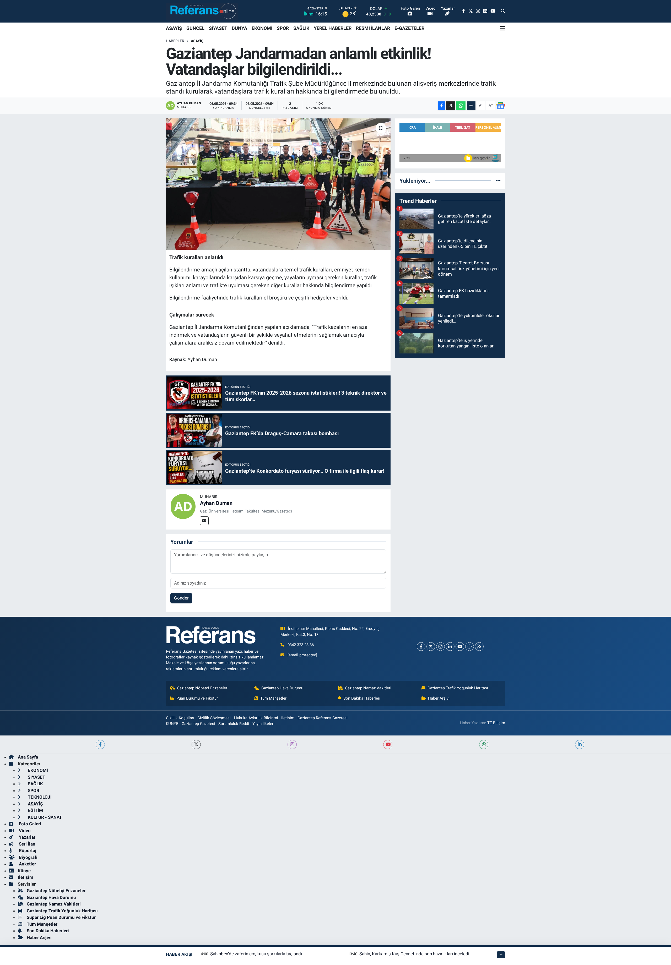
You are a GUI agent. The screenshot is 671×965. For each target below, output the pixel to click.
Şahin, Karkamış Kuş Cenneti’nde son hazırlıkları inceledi (414, 953)
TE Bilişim (496, 723)
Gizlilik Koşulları (180, 718)
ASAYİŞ (174, 28)
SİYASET (218, 28)
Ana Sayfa (28, 757)
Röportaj (27, 850)
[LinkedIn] (450, 646)
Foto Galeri (29, 823)
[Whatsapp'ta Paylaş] (461, 105)
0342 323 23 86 (301, 644)
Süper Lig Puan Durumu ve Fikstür (61, 917)
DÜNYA (239, 28)
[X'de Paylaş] (450, 105)
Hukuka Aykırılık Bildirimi (256, 718)
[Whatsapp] (469, 646)
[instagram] (292, 744)
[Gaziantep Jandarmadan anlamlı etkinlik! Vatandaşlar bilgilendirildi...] (278, 184)
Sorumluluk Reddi (233, 723)
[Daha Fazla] (471, 105)
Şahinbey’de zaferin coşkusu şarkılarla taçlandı (256, 953)
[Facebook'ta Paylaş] (441, 105)
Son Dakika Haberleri (361, 698)
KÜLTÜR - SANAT (44, 817)
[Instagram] (440, 646)
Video (24, 830)
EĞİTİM (35, 810)
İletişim (25, 877)
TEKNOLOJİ (39, 797)
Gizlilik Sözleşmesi (214, 718)
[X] (430, 646)
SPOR (283, 28)
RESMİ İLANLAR (373, 28)
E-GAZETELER (409, 28)
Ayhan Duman (216, 503)
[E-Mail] (204, 520)
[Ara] (503, 11)
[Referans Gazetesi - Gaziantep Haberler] (202, 11)
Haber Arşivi (439, 698)
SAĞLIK (301, 28)
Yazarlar (26, 837)
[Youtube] (460, 646)
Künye (24, 870)
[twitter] (196, 744)
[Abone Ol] (500, 106)
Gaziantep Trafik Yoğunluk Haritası (458, 688)
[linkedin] (579, 744)
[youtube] (387, 744)
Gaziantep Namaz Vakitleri (368, 688)
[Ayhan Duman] (183, 506)
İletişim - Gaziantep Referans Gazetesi (314, 718)
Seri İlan (26, 844)
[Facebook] (421, 646)
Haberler (175, 41)
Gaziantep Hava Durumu (282, 688)
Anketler (27, 863)
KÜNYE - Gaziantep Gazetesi (190, 723)
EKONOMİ (262, 28)
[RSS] (479, 646)
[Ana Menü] (502, 28)
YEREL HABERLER (332, 28)
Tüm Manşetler (273, 698)
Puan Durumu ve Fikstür (197, 698)
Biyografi (27, 857)
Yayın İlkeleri (263, 723)
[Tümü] (498, 180)
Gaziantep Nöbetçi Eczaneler (202, 688)
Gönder (181, 598)
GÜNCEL (195, 28)
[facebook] (100, 744)
